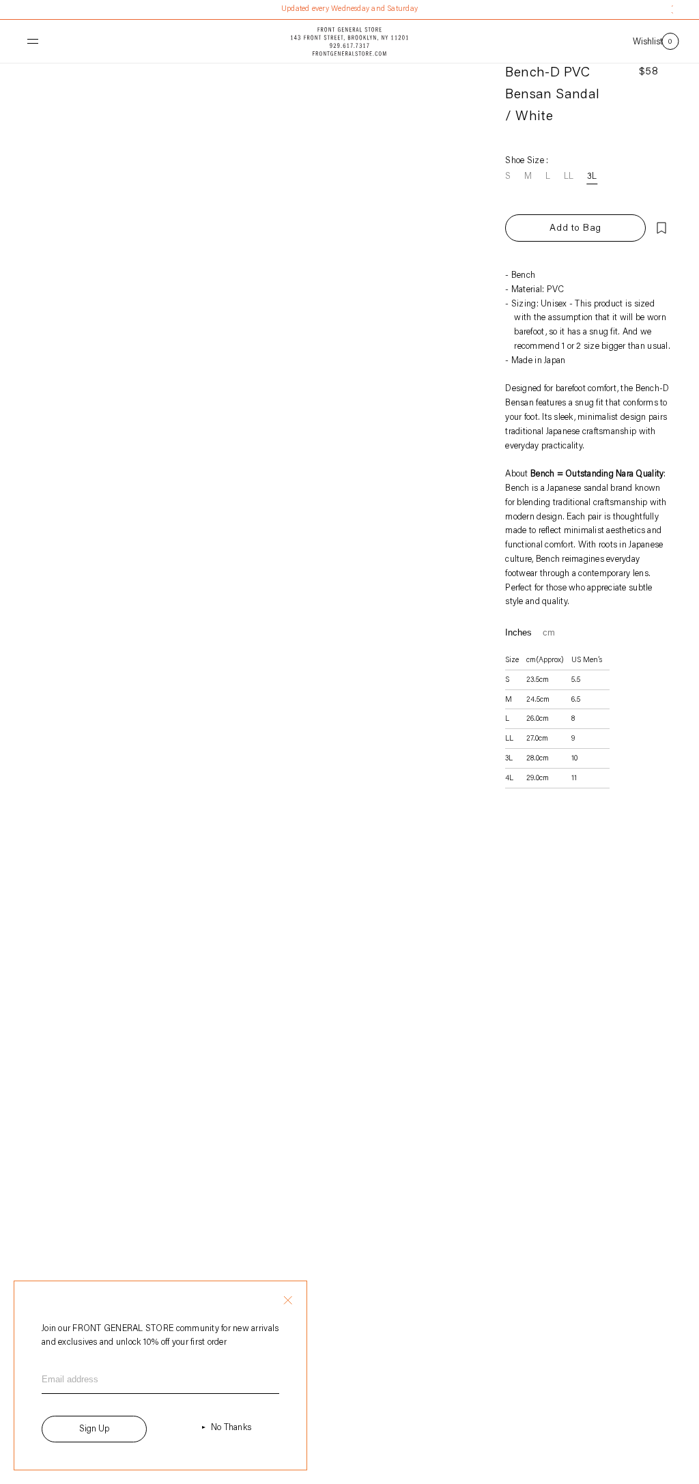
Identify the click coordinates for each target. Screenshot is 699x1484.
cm (549, 632)
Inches (518, 632)
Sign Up (94, 1429)
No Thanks (231, 1427)
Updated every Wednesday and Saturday (349, 9)
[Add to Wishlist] (661, 228)
